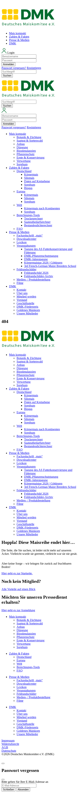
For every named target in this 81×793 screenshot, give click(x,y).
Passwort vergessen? (14, 67)
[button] (40, 59)
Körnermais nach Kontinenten (42, 208)
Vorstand (22, 299)
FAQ (20, 228)
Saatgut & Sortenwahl (30, 140)
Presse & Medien (19, 40)
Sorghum (22, 164)
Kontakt (21, 289)
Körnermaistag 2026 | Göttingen (43, 262)
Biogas (28, 188)
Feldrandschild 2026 (36, 272)
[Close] (3, 779)
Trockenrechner (33, 218)
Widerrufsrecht (10, 744)
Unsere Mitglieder (27, 313)
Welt (19, 205)
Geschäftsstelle (25, 303)
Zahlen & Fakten (19, 36)
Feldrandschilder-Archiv (38, 276)
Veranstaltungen (26, 245)
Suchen (7, 75)
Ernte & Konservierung (30, 157)
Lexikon (22, 242)
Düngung (22, 147)
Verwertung (24, 161)
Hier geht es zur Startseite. (17, 573)
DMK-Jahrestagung (36, 259)
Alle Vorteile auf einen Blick (18, 589)
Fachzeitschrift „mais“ (30, 235)
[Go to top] (3, 763)
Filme (20, 283)
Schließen (8, 789)
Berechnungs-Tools (28, 215)
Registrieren (34, 67)
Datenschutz (9, 750)
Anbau (21, 144)
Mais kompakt (17, 33)
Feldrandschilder (26, 269)
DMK (12, 43)
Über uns (22, 293)
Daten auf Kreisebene (37, 181)
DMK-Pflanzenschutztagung (41, 255)
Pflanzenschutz (25, 154)
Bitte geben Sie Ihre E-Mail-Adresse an (25, 781)
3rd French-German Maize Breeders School (50, 266)
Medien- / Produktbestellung (33, 279)
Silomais (29, 177)
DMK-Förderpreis (27, 306)
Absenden (23, 789)
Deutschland (24, 171)
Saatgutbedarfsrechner (37, 222)
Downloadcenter (26, 238)
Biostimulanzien (26, 150)
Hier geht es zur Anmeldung (18, 610)
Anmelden (8, 64)
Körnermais (31, 174)
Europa (21, 191)
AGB (5, 747)
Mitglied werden (26, 296)
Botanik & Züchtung (29, 137)
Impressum (8, 740)
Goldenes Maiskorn (28, 310)
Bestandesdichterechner (38, 225)
